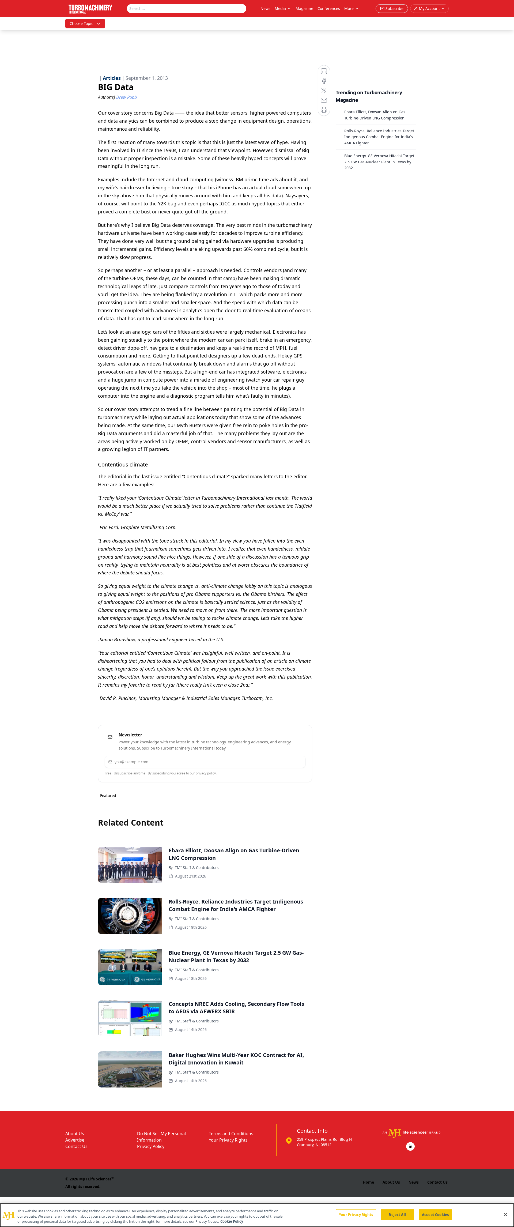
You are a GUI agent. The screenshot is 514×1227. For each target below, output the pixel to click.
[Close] (505, 1214)
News (265, 8)
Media (280, 8)
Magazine (304, 8)
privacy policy (206, 773)
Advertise (74, 1140)
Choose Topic (81, 23)
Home (368, 1182)
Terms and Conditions (231, 1133)
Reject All (397, 1214)
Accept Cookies (435, 1214)
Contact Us (76, 1146)
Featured (108, 795)
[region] (257, 1215)
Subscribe (285, 761)
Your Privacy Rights (228, 1140)
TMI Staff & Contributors (197, 867)
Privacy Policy (150, 1146)
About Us (74, 1133)
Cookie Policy (231, 1221)
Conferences (329, 8)
